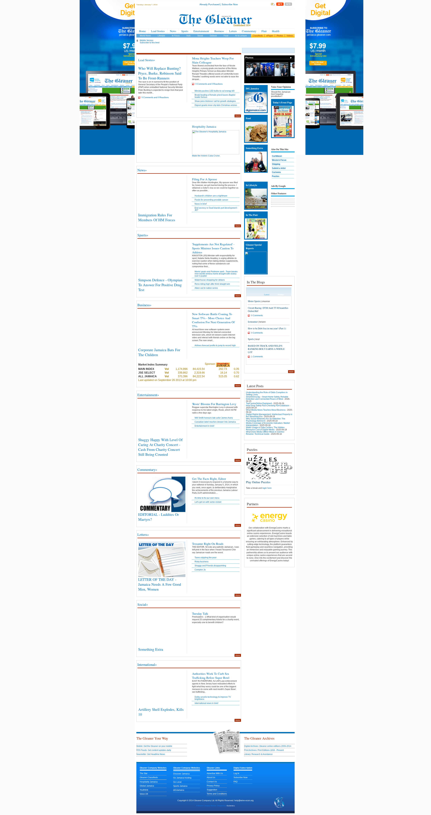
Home (142, 31)
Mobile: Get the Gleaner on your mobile (154, 746)
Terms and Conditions (217, 794)
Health (275, 31)
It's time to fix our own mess (207, 498)
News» (142, 170)
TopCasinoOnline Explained (259, 403)
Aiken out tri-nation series (206, 288)
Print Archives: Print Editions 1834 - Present (264, 750)
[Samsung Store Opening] (253, 76)
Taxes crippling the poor (206, 557)
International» (147, 664)
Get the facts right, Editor (209, 479)
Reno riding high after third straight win (212, 284)
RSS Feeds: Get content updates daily (153, 750)
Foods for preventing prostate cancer (211, 200)
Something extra (150, 649)
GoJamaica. (231, 806)
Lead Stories (158, 31)
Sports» (142, 235)
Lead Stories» (146, 60)
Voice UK (144, 794)
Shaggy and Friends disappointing (210, 565)
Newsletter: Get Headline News (150, 754)
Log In (236, 773)
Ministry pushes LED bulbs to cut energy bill (215, 91)
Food (226, 36)
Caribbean (277, 156)
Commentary (249, 31)
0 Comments (257, 315)
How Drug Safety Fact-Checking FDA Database (267, 405)
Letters (233, 31)
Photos (280, 36)
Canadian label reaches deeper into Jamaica (215, 422)
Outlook (213, 36)
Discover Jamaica (181, 774)
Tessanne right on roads (207, 544)
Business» (144, 305)
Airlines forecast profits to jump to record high (215, 345)
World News (145, 36)
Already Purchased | (210, 4)
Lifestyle (161, 36)
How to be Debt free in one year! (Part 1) (267, 328)
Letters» (143, 534)
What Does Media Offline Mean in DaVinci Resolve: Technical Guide (265, 433)
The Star (143, 773)
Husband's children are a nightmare (211, 196)
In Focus (176, 36)
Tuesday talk (200, 613)
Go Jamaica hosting (182, 778)
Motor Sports (254, 301)
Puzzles (275, 176)
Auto (188, 36)
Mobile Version (146, 40)
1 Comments (257, 356)
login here (267, 488)
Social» (142, 604)
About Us (211, 777)
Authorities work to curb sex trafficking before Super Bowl (210, 676)
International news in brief (206, 703)
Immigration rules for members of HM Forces (156, 217)
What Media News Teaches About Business (266, 410)
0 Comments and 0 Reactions (155, 97)
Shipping (276, 164)
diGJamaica (178, 790)
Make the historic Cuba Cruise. (206, 156)
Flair (264, 31)
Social (200, 36)
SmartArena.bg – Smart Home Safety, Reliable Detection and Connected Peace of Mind (267, 398)
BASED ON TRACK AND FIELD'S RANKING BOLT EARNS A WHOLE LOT (266, 349)
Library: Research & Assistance (258, 754)
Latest (266, 294)
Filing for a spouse (204, 179)
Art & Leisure (241, 36)
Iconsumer (253, 321)
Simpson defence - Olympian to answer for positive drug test (160, 284)
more (237, 116)
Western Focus (279, 160)
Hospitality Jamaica (204, 126)
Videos (290, 36)
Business (219, 31)
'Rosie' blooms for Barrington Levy (214, 404)
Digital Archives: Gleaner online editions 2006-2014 (267, 746)
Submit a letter (279, 168)
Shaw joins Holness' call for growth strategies (215, 101)
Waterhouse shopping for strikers (210, 280)
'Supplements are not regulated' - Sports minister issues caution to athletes (213, 248)
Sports (184, 31)
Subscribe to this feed (149, 42)
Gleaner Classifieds (149, 777)
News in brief (201, 204)
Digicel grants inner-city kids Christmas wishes (216, 105)
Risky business (201, 561)
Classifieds (258, 36)
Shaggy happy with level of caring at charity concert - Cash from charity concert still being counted (160, 447)
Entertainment (201, 31)
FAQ (235, 781)
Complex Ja (200, 570)
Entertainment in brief (204, 426)
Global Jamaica (147, 786)
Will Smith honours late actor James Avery (214, 418)
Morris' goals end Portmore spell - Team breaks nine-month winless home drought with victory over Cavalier (216, 273)
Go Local (177, 782)
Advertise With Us (215, 773)
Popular (281, 294)
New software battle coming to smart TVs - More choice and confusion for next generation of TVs (213, 320)
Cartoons (276, 172)
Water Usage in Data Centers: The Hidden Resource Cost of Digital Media (265, 428)
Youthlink (144, 790)
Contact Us (212, 781)
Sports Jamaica (180, 786)
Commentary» (147, 469)
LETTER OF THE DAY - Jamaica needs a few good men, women (159, 584)
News (173, 31)
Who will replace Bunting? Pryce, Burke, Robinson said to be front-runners (159, 73)
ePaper (269, 36)
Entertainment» (148, 394)
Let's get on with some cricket (208, 502)
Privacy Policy (213, 786)
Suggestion (212, 790)
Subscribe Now (230, 4)
